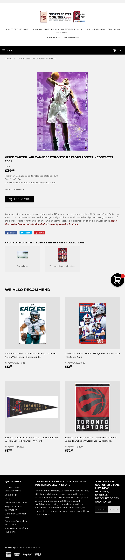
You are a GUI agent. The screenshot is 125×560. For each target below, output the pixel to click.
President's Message (16, 502)
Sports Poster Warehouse (26, 547)
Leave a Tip (11, 494)
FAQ (7, 498)
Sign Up (114, 509)
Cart (120, 50)
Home (8, 58)
